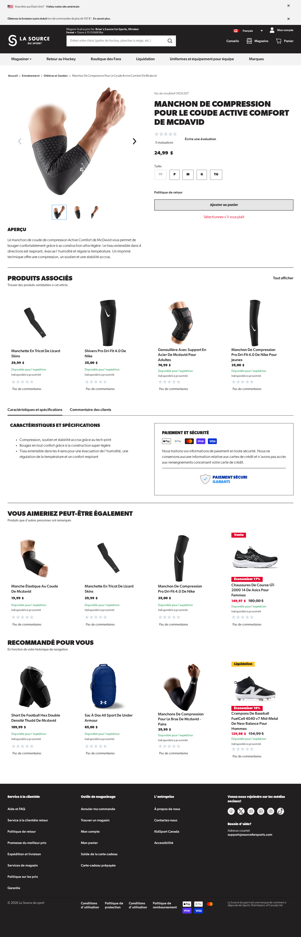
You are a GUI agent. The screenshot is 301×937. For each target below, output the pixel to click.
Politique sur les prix (23, 876)
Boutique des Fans (106, 59)
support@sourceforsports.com (250, 834)
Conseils (232, 41)
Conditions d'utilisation (90, 905)
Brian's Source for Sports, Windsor (117, 29)
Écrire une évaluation (200, 139)
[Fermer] (288, 6)
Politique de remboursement (165, 905)
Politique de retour (168, 192)
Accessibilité (163, 843)
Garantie (14, 888)
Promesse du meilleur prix (27, 843)
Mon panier (89, 843)
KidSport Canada (166, 831)
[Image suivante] (134, 141)
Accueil (13, 75)
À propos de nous (167, 809)
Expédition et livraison (24, 854)
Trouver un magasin (95, 820)
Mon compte (90, 831)
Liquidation (145, 59)
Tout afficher (283, 278)
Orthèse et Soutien (56, 75)
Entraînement (31, 75)
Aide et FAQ (16, 809)
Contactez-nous (165, 820)
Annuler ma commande (98, 809)
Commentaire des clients (90, 409)
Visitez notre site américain (62, 6)
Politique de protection (114, 905)
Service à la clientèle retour (28, 820)
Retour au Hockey (61, 59)
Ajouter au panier (224, 205)
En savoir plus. (102, 18)
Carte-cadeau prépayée (98, 865)
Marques (256, 59)
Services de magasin (23, 865)
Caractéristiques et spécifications (35, 409)
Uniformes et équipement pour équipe (202, 59)
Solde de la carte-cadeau (99, 854)
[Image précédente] (19, 141)
